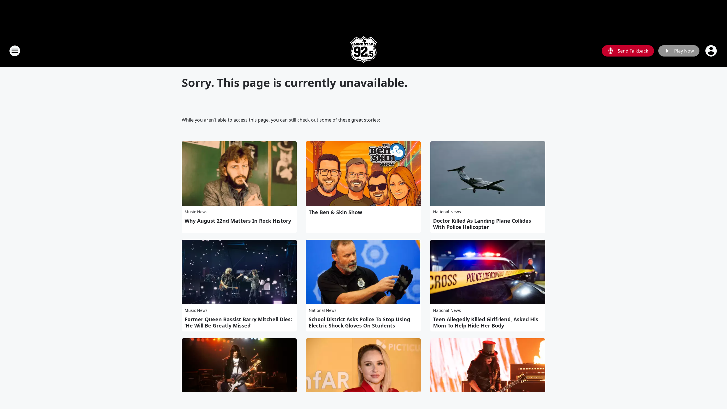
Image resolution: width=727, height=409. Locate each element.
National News (447, 211)
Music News (196, 211)
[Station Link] (363, 51)
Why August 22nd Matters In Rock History (238, 221)
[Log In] (711, 51)
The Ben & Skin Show (335, 212)
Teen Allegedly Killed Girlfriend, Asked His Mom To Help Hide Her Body (485, 322)
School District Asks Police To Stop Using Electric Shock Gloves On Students (359, 322)
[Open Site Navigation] (14, 51)
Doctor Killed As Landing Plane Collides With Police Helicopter (482, 224)
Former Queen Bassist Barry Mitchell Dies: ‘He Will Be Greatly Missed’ (238, 322)
